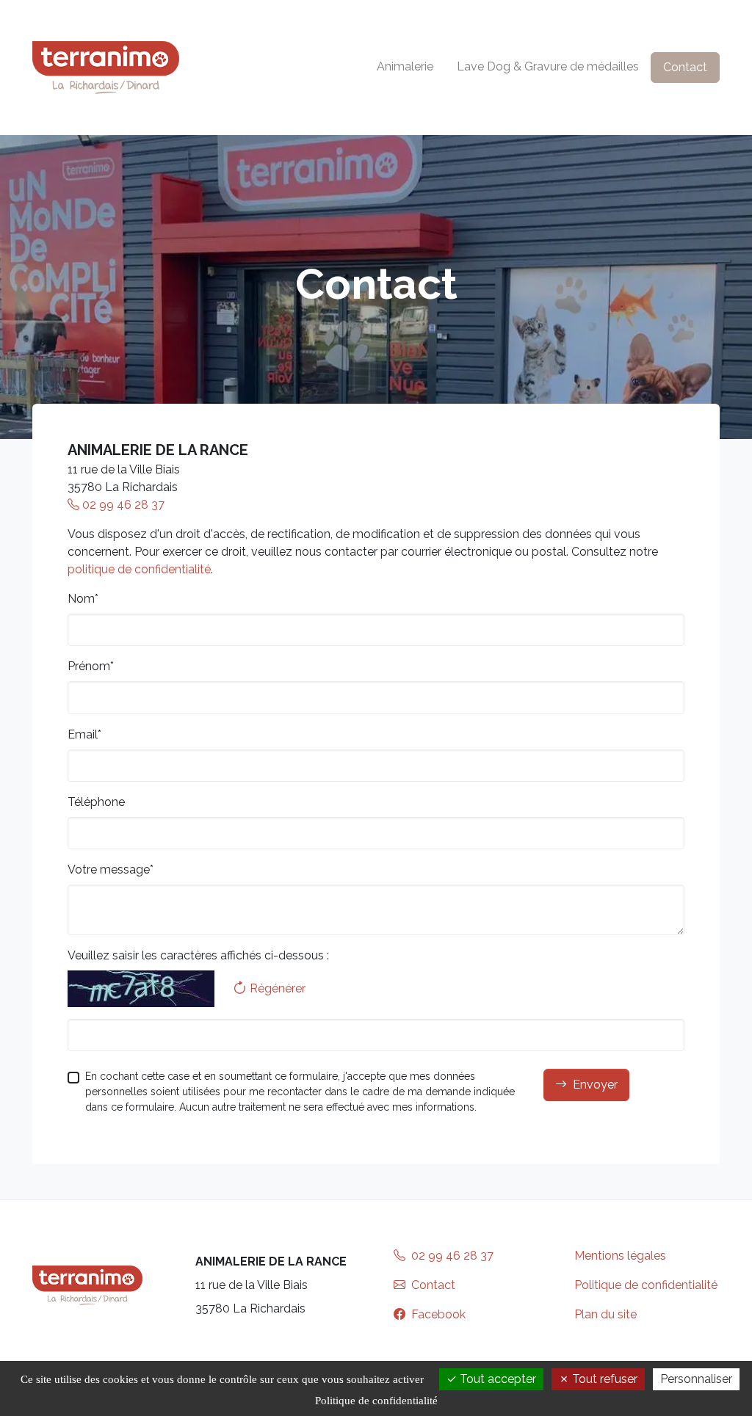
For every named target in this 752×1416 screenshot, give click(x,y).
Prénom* (91, 666)
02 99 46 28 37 (121, 505)
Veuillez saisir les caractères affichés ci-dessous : (198, 955)
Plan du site (605, 1314)
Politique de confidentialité (645, 1285)
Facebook (437, 1314)
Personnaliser (696, 1379)
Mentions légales (620, 1256)
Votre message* (110, 869)
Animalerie (405, 66)
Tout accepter (496, 1379)
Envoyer (595, 1085)
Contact (685, 67)
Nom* (83, 599)
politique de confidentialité (139, 569)
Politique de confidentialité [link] (376, 1400)
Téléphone (96, 802)
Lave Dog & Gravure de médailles (548, 66)
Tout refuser (603, 1379)
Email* (84, 734)
